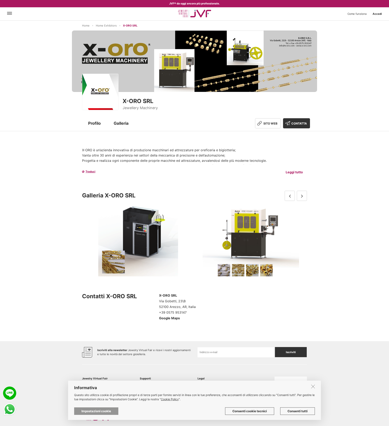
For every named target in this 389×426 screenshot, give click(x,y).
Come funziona (357, 13)
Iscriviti (291, 352)
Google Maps (169, 318)
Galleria (121, 123)
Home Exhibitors (106, 25)
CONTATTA (299, 123)
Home (86, 25)
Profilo (94, 123)
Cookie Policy (170, 399)
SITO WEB (270, 123)
